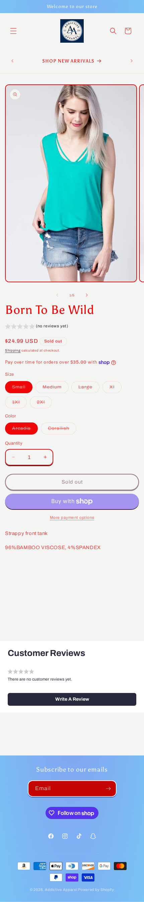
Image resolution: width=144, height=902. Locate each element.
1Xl (19, 403)
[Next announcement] (131, 60)
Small (22, 388)
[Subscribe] (108, 788)
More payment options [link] (72, 517)
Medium (56, 388)
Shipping (13, 350)
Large (88, 388)
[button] (13, 31)
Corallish (62, 430)
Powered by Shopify (96, 890)
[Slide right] (86, 295)
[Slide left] (57, 295)
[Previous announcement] (12, 60)
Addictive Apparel (61, 890)
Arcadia (25, 430)
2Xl (44, 403)
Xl (116, 388)
